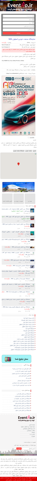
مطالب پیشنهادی (31, 430)
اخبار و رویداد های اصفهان (28, 326)
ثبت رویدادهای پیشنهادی (29, 428)
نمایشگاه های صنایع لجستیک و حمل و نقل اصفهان (22, 345)
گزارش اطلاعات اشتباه (7, 201)
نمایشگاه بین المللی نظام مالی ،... (23, 394)
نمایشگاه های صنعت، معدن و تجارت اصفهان (23, 341)
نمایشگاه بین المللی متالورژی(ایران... (22, 396)
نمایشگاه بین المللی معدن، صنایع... (22, 410)
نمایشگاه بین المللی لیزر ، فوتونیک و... (22, 398)
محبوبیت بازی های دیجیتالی (24, 380)
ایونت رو (30, 201)
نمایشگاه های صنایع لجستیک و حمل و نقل (24, 343)
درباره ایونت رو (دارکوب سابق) (28, 427)
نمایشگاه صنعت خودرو (19, 151)
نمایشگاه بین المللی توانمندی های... (22, 403)
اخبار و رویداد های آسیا (29, 318)
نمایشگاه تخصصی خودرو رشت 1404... (21, 265)
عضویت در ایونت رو (18, 201)
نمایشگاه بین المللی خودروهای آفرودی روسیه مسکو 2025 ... (16, 307)
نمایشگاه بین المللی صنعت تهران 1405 (22, 405)
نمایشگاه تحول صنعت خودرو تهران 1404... (20, 260)
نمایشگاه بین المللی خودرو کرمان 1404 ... (20, 247)
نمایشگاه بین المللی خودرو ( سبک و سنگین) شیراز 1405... (16, 224)
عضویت (33, 436)
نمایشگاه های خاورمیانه (28, 331)
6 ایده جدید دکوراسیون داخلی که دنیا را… (21, 385)
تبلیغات (33, 432)
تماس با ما (32, 434)
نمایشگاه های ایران (29, 333)
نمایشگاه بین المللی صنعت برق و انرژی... (21, 401)
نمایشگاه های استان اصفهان (27, 335)
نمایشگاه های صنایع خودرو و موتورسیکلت (24, 347)
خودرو (34, 151)
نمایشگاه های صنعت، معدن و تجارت (25, 339)
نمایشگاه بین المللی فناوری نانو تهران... (21, 408)
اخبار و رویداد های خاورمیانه (27, 320)
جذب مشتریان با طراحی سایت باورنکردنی (21, 383)
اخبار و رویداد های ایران (28, 322)
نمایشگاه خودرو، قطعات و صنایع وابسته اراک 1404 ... (17, 292)
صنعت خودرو (29, 151)
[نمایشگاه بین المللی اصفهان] (18, 187)
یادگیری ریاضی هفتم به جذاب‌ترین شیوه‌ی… (21, 373)
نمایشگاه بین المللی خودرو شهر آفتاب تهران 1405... (17, 216)
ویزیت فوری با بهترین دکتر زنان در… (22, 371)
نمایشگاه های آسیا (30, 328)
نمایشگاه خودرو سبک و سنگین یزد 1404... (20, 279)
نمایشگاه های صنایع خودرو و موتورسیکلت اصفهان (22, 349)
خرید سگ (28, 378)
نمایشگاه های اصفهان (29, 337)
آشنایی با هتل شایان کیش (24, 376)
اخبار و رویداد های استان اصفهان (26, 324)
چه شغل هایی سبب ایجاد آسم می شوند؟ (21, 369)
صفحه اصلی (32, 425)
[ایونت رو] (20, 6)
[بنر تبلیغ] (17, 359)
